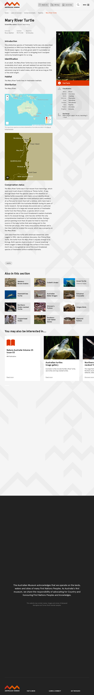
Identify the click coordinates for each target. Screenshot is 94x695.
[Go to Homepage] (14, 688)
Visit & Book (31, 691)
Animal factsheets (30, 13)
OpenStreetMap (38, 125)
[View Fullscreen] (7, 123)
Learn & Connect (16, 13)
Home (6, 13)
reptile (9, 263)
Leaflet (33, 125)
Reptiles (40, 13)
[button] (7, 96)
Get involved (75, 691)
